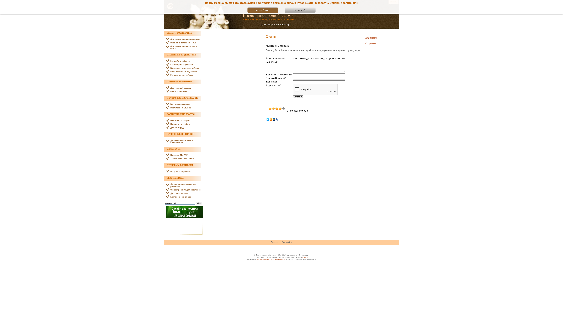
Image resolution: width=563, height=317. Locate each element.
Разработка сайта (278, 259)
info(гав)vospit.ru (263, 259)
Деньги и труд (177, 128)
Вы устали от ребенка (180, 171)
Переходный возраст (180, 120)
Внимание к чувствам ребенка (184, 68)
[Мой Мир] (273, 119)
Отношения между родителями (185, 39)
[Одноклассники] (270, 119)
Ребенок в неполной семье (183, 43)
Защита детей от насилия (182, 159)
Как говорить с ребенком (182, 65)
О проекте (370, 43)
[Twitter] (267, 119)
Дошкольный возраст (180, 88)
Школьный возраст (179, 91)
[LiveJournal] (277, 119)
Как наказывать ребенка (181, 75)
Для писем (371, 37)
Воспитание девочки (180, 104)
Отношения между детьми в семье (183, 47)
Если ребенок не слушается (183, 72)
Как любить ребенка (180, 61)
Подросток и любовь (180, 124)
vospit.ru (305, 257)
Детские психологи (179, 193)
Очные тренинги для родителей (185, 190)
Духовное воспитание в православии (181, 141)
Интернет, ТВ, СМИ (179, 155)
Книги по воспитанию (180, 197)
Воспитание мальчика (180, 108)
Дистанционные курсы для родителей (183, 185)
